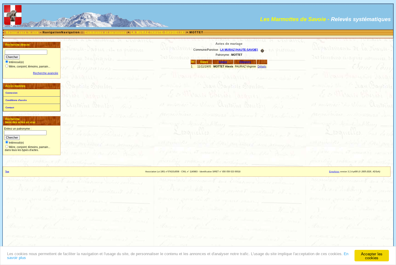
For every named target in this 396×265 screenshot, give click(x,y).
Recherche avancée (45, 73)
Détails (262, 66)
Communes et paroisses (105, 32)
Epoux (223, 62)
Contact (10, 107)
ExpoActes (334, 171)
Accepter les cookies (371, 255)
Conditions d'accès (16, 100)
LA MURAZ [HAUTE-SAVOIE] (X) (158, 32)
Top (7, 171)
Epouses (245, 62)
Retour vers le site (22, 32)
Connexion (11, 93)
